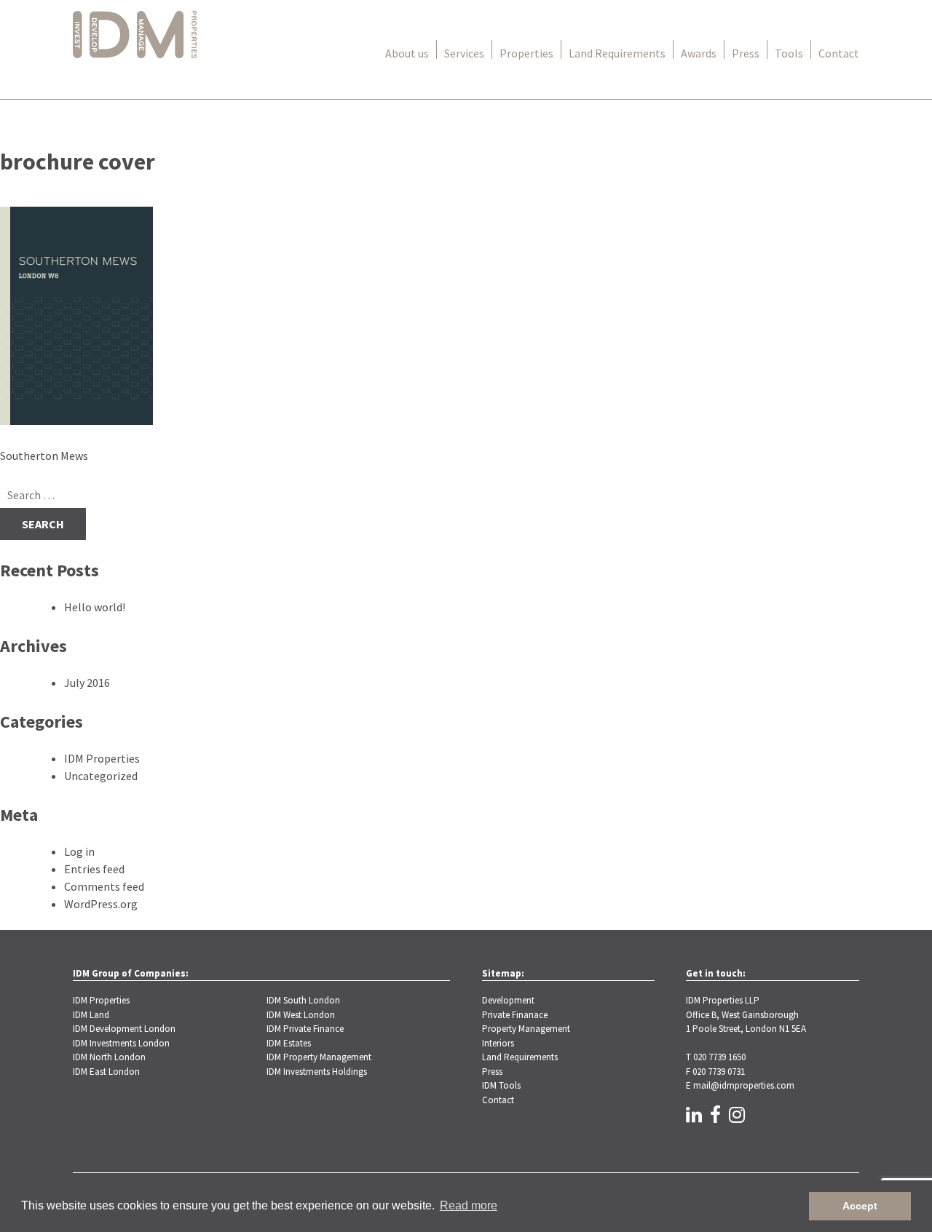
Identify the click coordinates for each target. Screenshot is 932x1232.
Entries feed (94, 869)
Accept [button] (859, 1206)
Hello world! (94, 607)
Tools (789, 53)
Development (508, 1000)
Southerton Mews (44, 455)
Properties (526, 53)
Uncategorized (101, 775)
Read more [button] (468, 1205)
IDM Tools (501, 1085)
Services (464, 53)
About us (407, 53)
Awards (698, 53)
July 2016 (87, 682)
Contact (838, 53)
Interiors (498, 1043)
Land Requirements (617, 53)
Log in (79, 851)
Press (745, 53)
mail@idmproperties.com (743, 1085)
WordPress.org (101, 904)
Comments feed (104, 886)
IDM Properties (102, 758)
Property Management (526, 1028)
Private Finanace (515, 1015)
